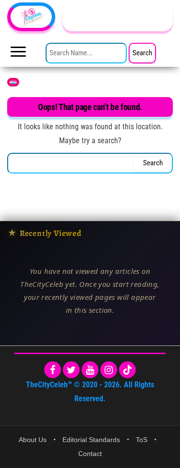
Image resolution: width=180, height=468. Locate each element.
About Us (33, 439)
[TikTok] (127, 369)
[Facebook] (52, 369)
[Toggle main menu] (18, 54)
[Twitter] (71, 369)
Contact (90, 453)
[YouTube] (90, 369)
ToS (141, 439)
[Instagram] (108, 369)
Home (13, 82)
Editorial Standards (91, 439)
